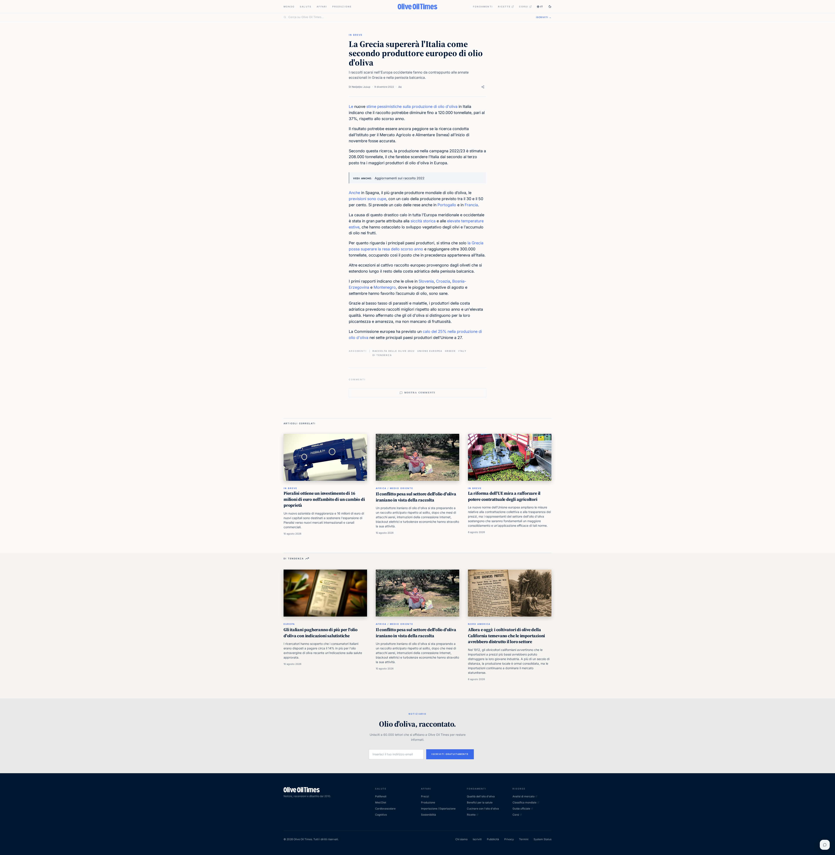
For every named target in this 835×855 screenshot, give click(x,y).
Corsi (523, 6)
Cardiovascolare (385, 808)
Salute (305, 6)
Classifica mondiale (524, 802)
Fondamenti (483, 6)
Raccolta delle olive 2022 (393, 351)
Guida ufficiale (521, 808)
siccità (416, 221)
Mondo (289, 6)
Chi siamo (461, 839)
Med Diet (380, 802)
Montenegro (385, 287)
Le (351, 106)
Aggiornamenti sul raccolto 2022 (399, 178)
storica (429, 221)
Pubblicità (493, 839)
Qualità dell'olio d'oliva (481, 796)
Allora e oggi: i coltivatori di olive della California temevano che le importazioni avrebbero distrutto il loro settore (506, 636)
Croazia (443, 281)
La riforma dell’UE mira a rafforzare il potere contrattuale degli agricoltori (504, 496)
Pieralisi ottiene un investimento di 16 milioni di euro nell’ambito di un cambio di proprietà (324, 499)
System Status (542, 839)
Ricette (504, 6)
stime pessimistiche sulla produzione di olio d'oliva (412, 106)
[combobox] (409, 17)
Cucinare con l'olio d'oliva (483, 808)
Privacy (509, 839)
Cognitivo (381, 814)
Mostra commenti (420, 392)
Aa (400, 87)
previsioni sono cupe (367, 198)
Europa (289, 624)
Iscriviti (477, 839)
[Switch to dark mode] (550, 6)
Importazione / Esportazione (438, 808)
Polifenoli (380, 796)
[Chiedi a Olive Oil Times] (825, 845)
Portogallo (447, 205)
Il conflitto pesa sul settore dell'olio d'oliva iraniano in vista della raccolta (416, 497)
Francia (471, 205)
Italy (462, 351)
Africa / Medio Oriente (394, 488)
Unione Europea (429, 351)
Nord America (479, 624)
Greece (450, 351)
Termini (523, 839)
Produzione (342, 6)
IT (541, 6)
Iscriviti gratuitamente (450, 754)
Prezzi (425, 796)
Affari (322, 6)
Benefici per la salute (480, 802)
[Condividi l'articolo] (482, 87)
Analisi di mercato (523, 796)
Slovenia (426, 281)
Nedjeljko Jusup (361, 86)
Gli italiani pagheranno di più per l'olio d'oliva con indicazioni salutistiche (320, 633)
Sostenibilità (428, 814)
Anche (354, 192)
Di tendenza (382, 355)
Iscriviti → (543, 17)
